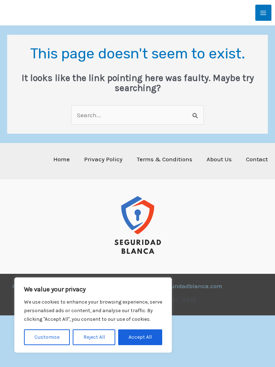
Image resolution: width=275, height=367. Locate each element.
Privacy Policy (103, 159)
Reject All (94, 337)
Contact (257, 159)
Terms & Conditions (164, 159)
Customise (46, 337)
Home (61, 159)
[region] (93, 315)
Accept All (140, 337)
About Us (219, 159)
